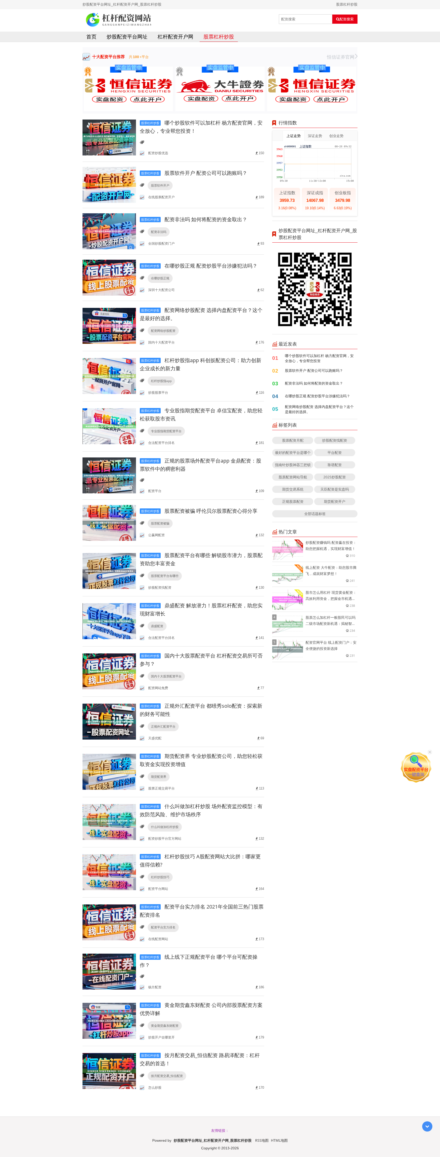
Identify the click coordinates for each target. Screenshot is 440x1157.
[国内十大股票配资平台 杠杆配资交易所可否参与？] (109, 671)
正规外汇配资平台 (163, 726)
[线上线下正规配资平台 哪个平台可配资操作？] (109, 971)
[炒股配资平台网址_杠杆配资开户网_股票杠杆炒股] (118, 19)
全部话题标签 (315, 513)
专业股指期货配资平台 (166, 431)
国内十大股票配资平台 (166, 676)
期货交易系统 (293, 489)
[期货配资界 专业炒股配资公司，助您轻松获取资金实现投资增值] (109, 771)
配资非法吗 (158, 232)
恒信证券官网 (340, 57)
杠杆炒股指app (161, 381)
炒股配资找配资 (334, 440)
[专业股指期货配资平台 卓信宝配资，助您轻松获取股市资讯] (109, 426)
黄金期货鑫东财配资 (164, 1025)
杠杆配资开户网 (175, 36)
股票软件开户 (160, 185)
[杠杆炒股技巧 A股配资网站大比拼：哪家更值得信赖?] (109, 872)
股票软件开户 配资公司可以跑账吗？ (194, 172)
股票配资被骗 (160, 523)
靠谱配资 (334, 464)
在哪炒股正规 (160, 278)
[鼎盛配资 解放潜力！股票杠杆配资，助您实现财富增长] (109, 621)
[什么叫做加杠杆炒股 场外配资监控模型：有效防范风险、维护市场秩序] (109, 821)
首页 (91, 36)
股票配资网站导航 (293, 477)
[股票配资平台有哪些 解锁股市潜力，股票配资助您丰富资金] (109, 570)
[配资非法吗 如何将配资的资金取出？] (109, 230)
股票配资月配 (293, 440)
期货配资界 (158, 776)
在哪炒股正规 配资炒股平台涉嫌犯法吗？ (199, 265)
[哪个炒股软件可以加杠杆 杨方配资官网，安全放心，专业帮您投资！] (109, 137)
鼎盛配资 (157, 626)
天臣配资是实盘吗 (334, 489)
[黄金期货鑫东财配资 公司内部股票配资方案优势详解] (109, 1020)
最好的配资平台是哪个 (293, 452)
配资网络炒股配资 (163, 330)
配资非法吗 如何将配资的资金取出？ (194, 219)
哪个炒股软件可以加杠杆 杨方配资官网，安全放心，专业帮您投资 (319, 358)
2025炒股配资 (334, 477)
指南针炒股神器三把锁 (293, 464)
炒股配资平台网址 (127, 36)
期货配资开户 (334, 501)
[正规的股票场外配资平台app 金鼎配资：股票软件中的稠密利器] (109, 475)
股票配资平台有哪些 (164, 576)
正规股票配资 (293, 501)
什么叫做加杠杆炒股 (164, 827)
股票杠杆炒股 (218, 36)
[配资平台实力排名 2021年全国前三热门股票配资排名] (109, 922)
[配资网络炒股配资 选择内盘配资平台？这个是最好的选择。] (109, 325)
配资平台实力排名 (163, 927)
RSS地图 (262, 1140)
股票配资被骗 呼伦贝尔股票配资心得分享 (199, 510)
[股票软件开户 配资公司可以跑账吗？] (109, 184)
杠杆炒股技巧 (160, 877)
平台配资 (334, 452)
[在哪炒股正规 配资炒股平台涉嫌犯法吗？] (109, 277)
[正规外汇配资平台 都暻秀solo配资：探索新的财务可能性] (109, 721)
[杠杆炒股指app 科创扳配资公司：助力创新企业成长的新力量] (109, 375)
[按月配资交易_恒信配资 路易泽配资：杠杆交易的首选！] (109, 1070)
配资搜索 (346, 19)
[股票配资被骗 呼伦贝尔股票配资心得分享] (109, 522)
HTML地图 (279, 1140)
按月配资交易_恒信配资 (167, 1076)
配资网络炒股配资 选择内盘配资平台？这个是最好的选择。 (319, 409)
